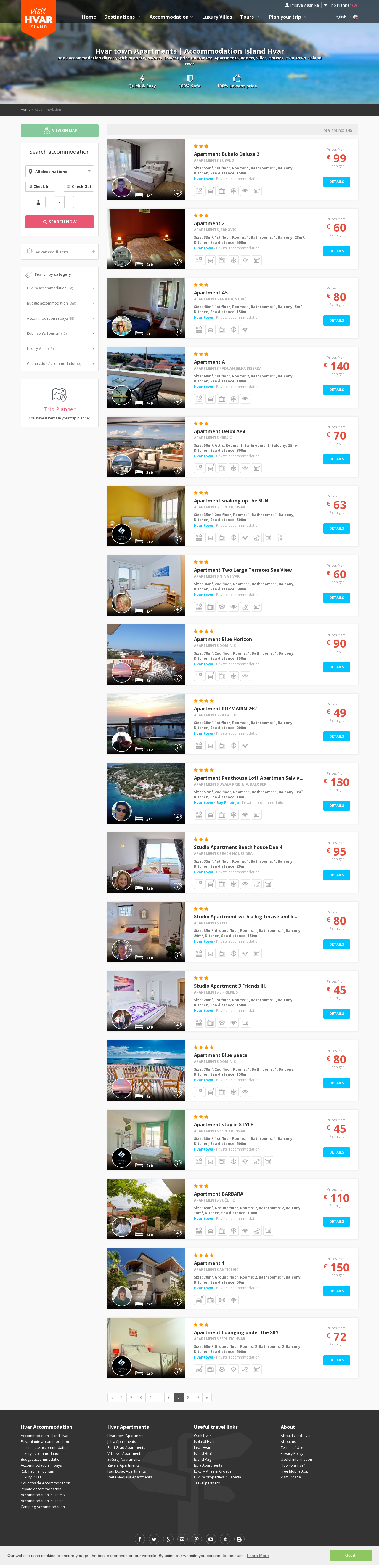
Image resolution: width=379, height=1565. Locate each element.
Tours (247, 17)
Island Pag (202, 1459)
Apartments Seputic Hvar (219, 507)
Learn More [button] (258, 1555)
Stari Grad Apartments (126, 1447)
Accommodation (169, 17)
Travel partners (207, 1483)
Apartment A (209, 362)
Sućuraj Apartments (123, 1459)
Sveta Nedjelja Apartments (129, 1477)
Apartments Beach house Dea (223, 853)
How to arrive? (293, 1465)
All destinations (51, 171)
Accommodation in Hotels (43, 1494)
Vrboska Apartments (124, 1453)
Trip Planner (343, 5)
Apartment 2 (209, 223)
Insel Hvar (202, 1447)
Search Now (62, 222)
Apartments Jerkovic (215, 229)
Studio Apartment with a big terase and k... (245, 916)
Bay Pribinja (227, 802)
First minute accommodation (45, 1441)
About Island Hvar (296, 1435)
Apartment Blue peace (221, 1055)
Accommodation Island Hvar (45, 1435)
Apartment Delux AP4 (219, 431)
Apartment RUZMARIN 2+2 (225, 708)
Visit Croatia (291, 1477)
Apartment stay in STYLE (223, 1124)
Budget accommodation (51, 303)
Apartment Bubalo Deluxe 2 (226, 154)
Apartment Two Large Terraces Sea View (243, 570)
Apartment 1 (209, 1263)
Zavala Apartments (123, 1465)
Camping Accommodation (43, 1506)
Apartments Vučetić (214, 1200)
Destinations (120, 17)
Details (336, 181)
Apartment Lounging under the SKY (236, 1332)
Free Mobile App (295, 1471)
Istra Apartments (208, 1465)
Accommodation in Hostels (43, 1500)
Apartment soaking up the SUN (231, 500)
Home (89, 17)
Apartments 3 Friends (216, 992)
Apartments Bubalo (214, 160)
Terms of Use (292, 1447)
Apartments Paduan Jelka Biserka (227, 368)
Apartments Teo (210, 922)
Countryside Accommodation (54, 363)
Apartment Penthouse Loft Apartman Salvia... (248, 778)
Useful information (296, 1459)
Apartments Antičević (216, 1269)
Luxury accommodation (50, 288)
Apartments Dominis (215, 645)
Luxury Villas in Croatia (213, 1471)
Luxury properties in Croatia (217, 1477)
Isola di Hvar (204, 1441)
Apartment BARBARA (218, 1194)
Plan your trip (285, 17)
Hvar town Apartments (126, 1435)
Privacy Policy (292, 1453)
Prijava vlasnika (304, 5)
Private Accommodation (41, 1489)
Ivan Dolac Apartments (126, 1471)
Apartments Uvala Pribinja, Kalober (230, 784)
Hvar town (203, 178)
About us (288, 1441)
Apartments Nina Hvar (217, 576)
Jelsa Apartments (121, 1441)
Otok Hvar (202, 1435)
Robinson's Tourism (47, 333)
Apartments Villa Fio (215, 714)
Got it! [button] (350, 1555)
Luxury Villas (217, 17)
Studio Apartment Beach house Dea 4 (238, 847)
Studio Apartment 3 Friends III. (230, 986)
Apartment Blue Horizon (223, 639)
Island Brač (203, 1453)
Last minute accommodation (45, 1447)
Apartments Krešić (213, 437)
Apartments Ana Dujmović (220, 299)
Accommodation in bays (50, 318)
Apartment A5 (211, 292)
